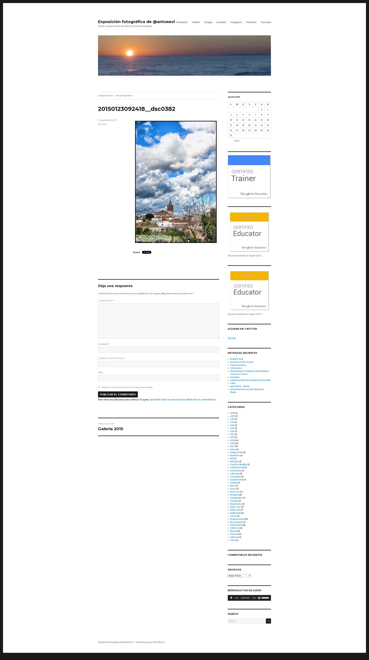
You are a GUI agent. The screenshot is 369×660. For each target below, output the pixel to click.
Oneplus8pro (236, 498)
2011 (232, 422)
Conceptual (235, 476)
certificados (235, 470)
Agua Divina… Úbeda (240, 386)
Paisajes (234, 501)
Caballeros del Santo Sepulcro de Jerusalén (250, 380)
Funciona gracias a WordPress (150, 642)
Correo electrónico (111, 358)
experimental (236, 479)
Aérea (233, 449)
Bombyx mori (236, 359)
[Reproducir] (231, 597)
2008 (232, 413)
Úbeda (233, 531)
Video (233, 540)
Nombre (104, 344)
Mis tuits (232, 338)
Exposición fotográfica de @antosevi (136, 21)
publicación (235, 513)
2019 (232, 443)
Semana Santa (237, 519)
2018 (232, 440)
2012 (232, 425)
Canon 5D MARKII (238, 464)
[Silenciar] (259, 597)
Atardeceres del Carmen (241, 362)
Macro (233, 489)
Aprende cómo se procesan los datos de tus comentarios (183, 399)
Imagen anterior (105, 95)
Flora (232, 486)
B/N (231, 458)
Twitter (196, 22)
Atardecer (235, 455)
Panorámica (236, 504)
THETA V (234, 528)
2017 (232, 437)
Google (208, 22)
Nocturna (234, 495)
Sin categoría (236, 522)
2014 (232, 431)
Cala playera (236, 368)
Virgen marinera (238, 365)
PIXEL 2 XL (235, 507)
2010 (232, 419)
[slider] (265, 597)
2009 (232, 416)
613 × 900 (102, 124)
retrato (233, 516)
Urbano (233, 534)
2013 (232, 428)
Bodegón (234, 461)
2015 (232, 434)
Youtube (266, 22)
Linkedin (221, 22)
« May (236, 141)
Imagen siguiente (124, 95)
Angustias (235, 377)
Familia (233, 483)
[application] (249, 598)
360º (232, 446)
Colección (234, 473)
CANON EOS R (236, 467)
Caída (233, 383)
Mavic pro (234, 492)
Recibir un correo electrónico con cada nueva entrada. (127, 387)
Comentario (106, 300)
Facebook (182, 22)
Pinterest (251, 22)
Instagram (236, 22)
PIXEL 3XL (235, 510)
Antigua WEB (236, 452)
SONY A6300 (236, 525)
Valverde (234, 537)
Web (100, 372)
